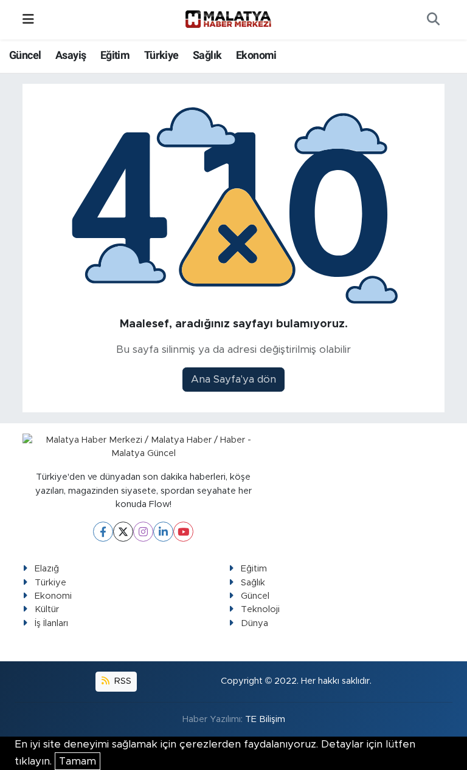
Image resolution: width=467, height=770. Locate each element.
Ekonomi (256, 55)
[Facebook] (103, 532)
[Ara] (433, 20)
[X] (123, 532)
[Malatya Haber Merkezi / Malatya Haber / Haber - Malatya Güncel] (228, 19)
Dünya (254, 623)
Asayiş (70, 55)
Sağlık (207, 55)
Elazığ (47, 568)
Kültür (47, 609)
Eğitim (115, 55)
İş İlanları (51, 623)
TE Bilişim (265, 719)
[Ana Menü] (28, 20)
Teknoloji (260, 609)
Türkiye (161, 55)
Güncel (25, 55)
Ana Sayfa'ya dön (233, 379)
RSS (121, 681)
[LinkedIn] (163, 532)
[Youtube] (183, 532)
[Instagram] (143, 532)
